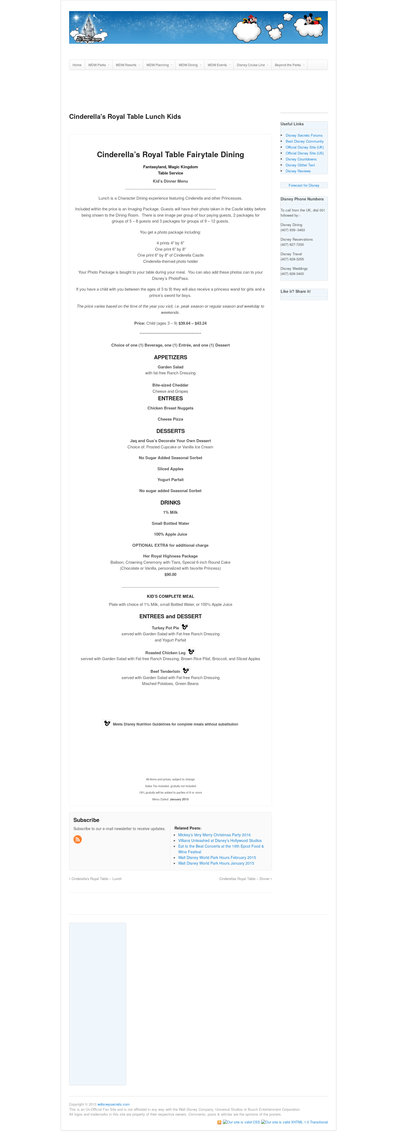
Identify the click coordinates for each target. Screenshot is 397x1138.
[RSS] (78, 839)
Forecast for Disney (304, 185)
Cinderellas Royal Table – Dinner (245, 878)
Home (77, 64)
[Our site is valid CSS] (242, 1121)
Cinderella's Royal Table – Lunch (96, 878)
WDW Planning (157, 64)
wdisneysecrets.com (113, 1104)
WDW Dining (188, 64)
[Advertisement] (198, 93)
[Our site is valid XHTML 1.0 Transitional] (294, 1121)
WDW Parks (97, 64)
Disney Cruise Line (251, 64)
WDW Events (217, 64)
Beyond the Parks (288, 64)
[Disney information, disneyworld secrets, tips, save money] (198, 40)
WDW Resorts (126, 64)
